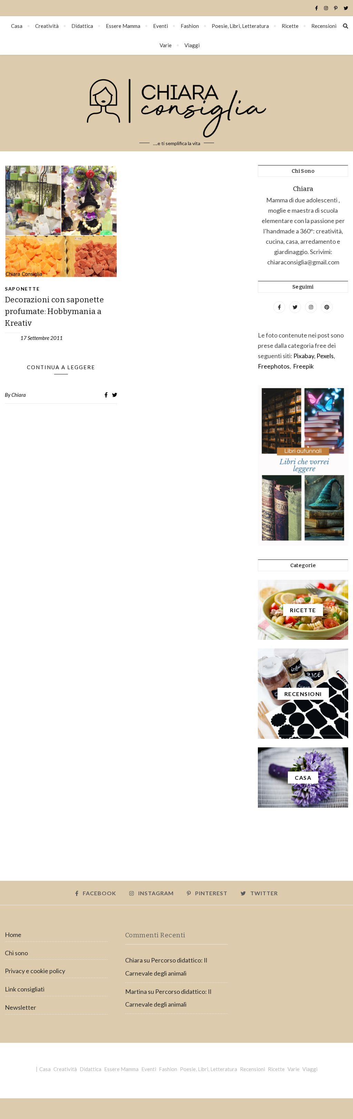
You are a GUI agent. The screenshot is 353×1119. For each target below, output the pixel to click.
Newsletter (20, 1007)
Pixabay (303, 356)
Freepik (303, 366)
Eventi (160, 26)
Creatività (47, 26)
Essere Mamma (123, 26)
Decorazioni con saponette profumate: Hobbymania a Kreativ (54, 311)
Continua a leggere (61, 367)
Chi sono (16, 953)
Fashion (190, 26)
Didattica (82, 26)
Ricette (290, 26)
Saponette (22, 289)
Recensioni (323, 26)
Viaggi (192, 45)
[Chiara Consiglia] (176, 103)
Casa (16, 26)
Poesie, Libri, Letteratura (240, 26)
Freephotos (274, 366)
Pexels (325, 356)
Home (13, 934)
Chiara (18, 395)
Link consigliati (24, 989)
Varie (166, 45)
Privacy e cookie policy (35, 971)
